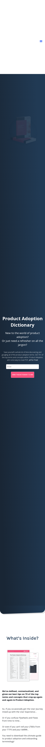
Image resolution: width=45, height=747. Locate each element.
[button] (41, 41)
